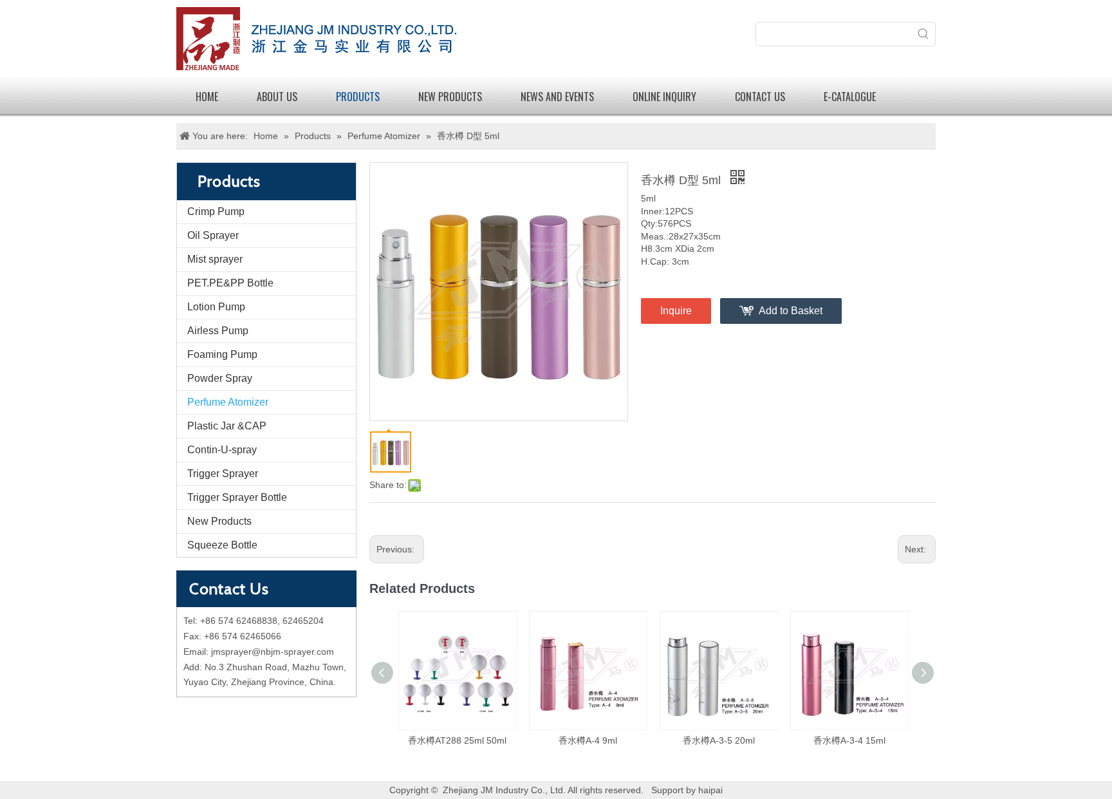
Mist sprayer (215, 259)
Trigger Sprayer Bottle (237, 497)
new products (450, 96)
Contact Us (760, 96)
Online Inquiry (664, 96)
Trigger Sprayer (222, 473)
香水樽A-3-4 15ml (849, 740)
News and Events (557, 96)
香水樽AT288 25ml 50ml (457, 740)
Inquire (676, 310)
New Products (219, 521)
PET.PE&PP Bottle (230, 282)
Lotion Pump (216, 306)
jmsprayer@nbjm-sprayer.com (272, 651)
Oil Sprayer (213, 235)
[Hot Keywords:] (923, 34)
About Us (277, 96)
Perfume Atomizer (227, 402)
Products (358, 96)
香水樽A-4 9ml (588, 740)
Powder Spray (219, 378)
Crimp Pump (216, 211)
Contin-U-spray (222, 449)
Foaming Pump (222, 354)
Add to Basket (790, 310)
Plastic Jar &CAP (226, 425)
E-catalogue (850, 96)
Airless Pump (217, 330)
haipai (710, 790)
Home (207, 96)
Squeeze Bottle (222, 545)
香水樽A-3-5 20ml (719, 740)
